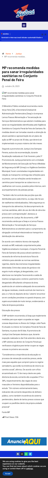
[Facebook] (18, 454)
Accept (7, 474)
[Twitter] (30, 454)
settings (29, 468)
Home (8, 54)
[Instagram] (22, 454)
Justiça (18, 54)
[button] (24, 25)
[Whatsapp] (26, 454)
